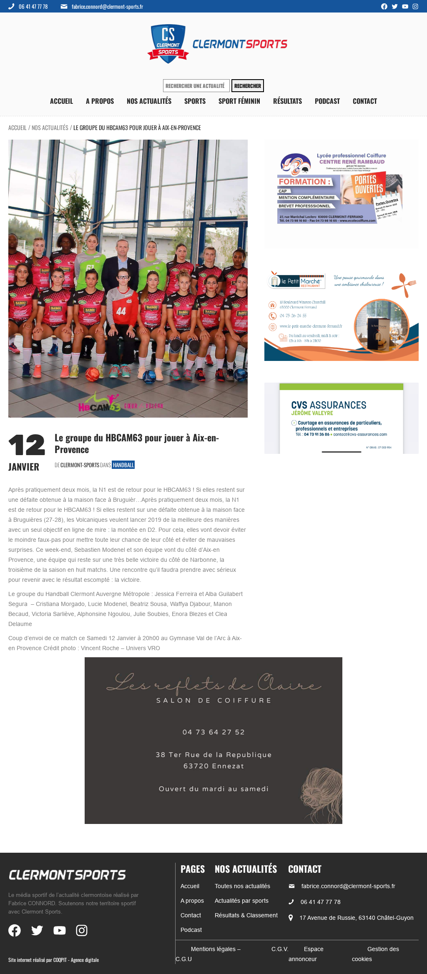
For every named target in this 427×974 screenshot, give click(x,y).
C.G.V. (280, 949)
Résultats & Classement (246, 915)
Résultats (287, 101)
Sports (195, 101)
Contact (365, 101)
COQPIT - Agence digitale (76, 959)
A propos (100, 101)
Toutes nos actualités (242, 886)
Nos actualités (149, 101)
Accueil (61, 101)
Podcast (327, 101)
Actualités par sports (242, 900)
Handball (123, 465)
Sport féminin (239, 101)
